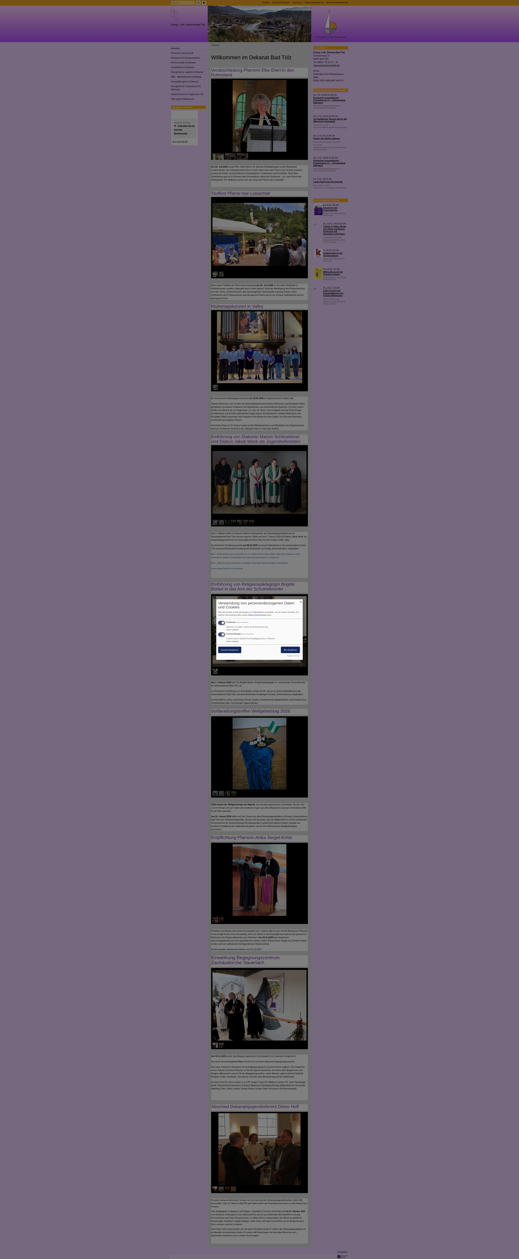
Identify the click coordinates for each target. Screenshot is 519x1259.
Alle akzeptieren (290, 650)
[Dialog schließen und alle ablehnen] (301, 600)
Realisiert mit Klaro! (293, 656)
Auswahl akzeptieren (230, 650)
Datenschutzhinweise (257, 615)
